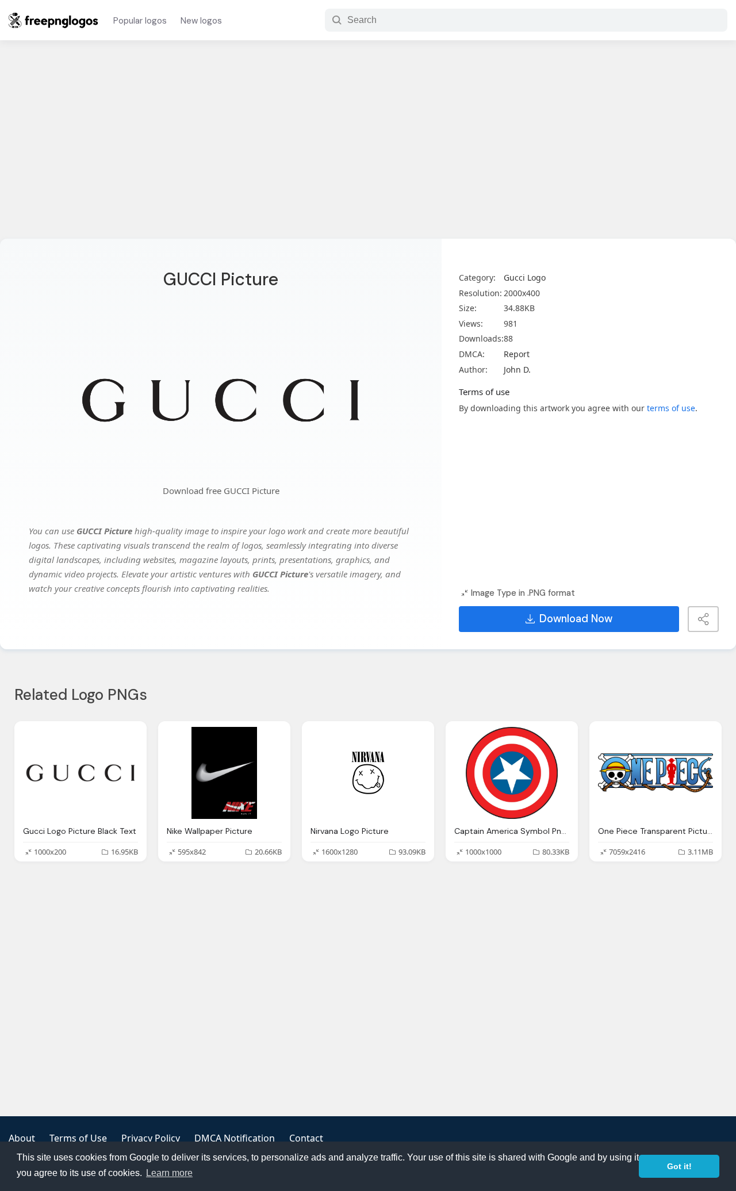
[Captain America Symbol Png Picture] (511, 773)
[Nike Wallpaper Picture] (224, 773)
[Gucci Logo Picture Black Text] (80, 773)
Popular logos (140, 20)
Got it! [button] (679, 1166)
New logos (201, 20)
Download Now (575, 619)
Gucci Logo (525, 277)
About (22, 1138)
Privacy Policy (150, 1138)
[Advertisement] (368, 146)
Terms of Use (78, 1138)
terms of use (671, 408)
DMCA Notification (234, 1138)
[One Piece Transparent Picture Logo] (655, 773)
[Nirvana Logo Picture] (367, 773)
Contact (306, 1138)
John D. (517, 369)
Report (517, 354)
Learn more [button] (169, 1173)
